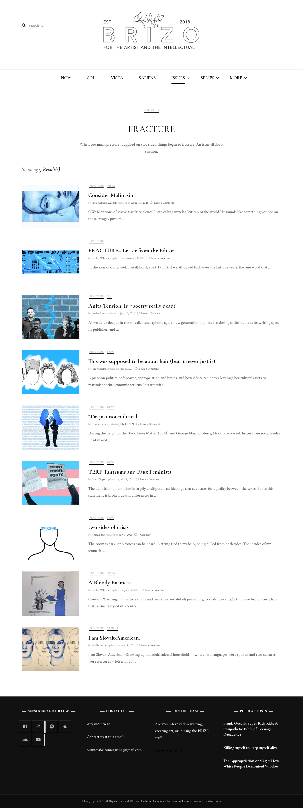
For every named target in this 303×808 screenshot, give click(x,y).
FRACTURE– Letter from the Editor (131, 250)
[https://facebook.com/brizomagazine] (25, 727)
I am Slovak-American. (114, 637)
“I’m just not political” (114, 416)
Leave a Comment (164, 203)
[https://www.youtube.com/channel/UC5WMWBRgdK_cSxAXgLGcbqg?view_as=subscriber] (38, 740)
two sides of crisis (108, 527)
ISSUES (178, 78)
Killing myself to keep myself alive (250, 747)
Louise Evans (99, 313)
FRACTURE (96, 186)
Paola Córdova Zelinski (104, 203)
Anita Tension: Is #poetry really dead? (131, 305)
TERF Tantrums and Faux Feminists (129, 471)
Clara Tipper (99, 479)
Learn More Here (169, 750)
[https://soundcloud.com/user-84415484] (25, 740)
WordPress (214, 801)
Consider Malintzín (110, 195)
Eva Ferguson (99, 645)
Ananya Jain (98, 535)
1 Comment (144, 535)
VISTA (117, 78)
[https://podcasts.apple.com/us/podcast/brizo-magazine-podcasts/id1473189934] (65, 727)
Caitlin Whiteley (101, 258)
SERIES (207, 78)
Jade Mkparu (99, 369)
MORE (236, 78)
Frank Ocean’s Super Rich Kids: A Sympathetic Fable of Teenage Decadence (250, 729)
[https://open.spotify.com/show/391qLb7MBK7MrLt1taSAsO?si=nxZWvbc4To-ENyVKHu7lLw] (51, 727)
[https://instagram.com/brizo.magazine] (38, 727)
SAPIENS (147, 78)
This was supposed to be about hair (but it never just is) (151, 361)
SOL (91, 78)
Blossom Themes (180, 801)
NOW (66, 78)
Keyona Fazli (99, 424)
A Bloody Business (109, 582)
